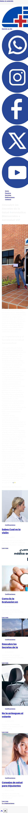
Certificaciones (10, 525)
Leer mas (5, 548)
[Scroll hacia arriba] (1, 811)
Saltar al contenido (6, 1)
